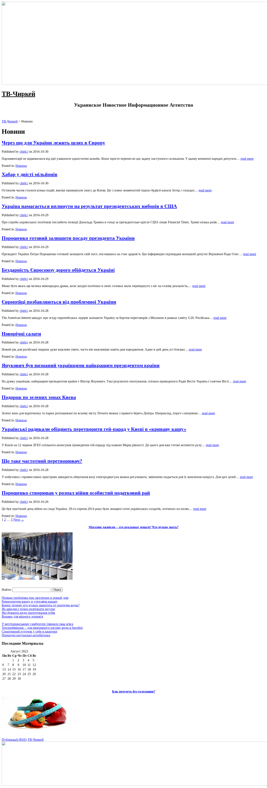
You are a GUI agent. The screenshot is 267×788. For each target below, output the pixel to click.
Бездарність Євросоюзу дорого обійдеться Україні (58, 270)
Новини (21, 165)
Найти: (7, 589)
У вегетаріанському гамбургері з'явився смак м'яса (37, 624)
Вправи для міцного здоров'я (22, 616)
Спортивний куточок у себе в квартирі (29, 631)
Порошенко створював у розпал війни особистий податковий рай (76, 493)
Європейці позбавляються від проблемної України (59, 302)
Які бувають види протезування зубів (28, 612)
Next (18, 519)
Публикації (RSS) (14, 739)
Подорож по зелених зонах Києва (39, 397)
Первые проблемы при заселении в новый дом (35, 597)
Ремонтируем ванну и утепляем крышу (30, 601)
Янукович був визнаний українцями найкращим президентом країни (81, 365)
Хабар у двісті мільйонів (29, 174)
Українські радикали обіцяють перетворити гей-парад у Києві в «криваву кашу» (94, 429)
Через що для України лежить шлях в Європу (53, 142)
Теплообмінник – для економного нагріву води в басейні (42, 627)
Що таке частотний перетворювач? (42, 461)
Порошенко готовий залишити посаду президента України (68, 238)
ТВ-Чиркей (18, 93)
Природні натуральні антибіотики (26, 635)
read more (247, 158)
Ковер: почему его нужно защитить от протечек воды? (40, 605)
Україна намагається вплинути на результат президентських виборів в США (89, 206)
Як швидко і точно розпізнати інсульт (28, 609)
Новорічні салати (21, 333)
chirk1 (24, 151)
